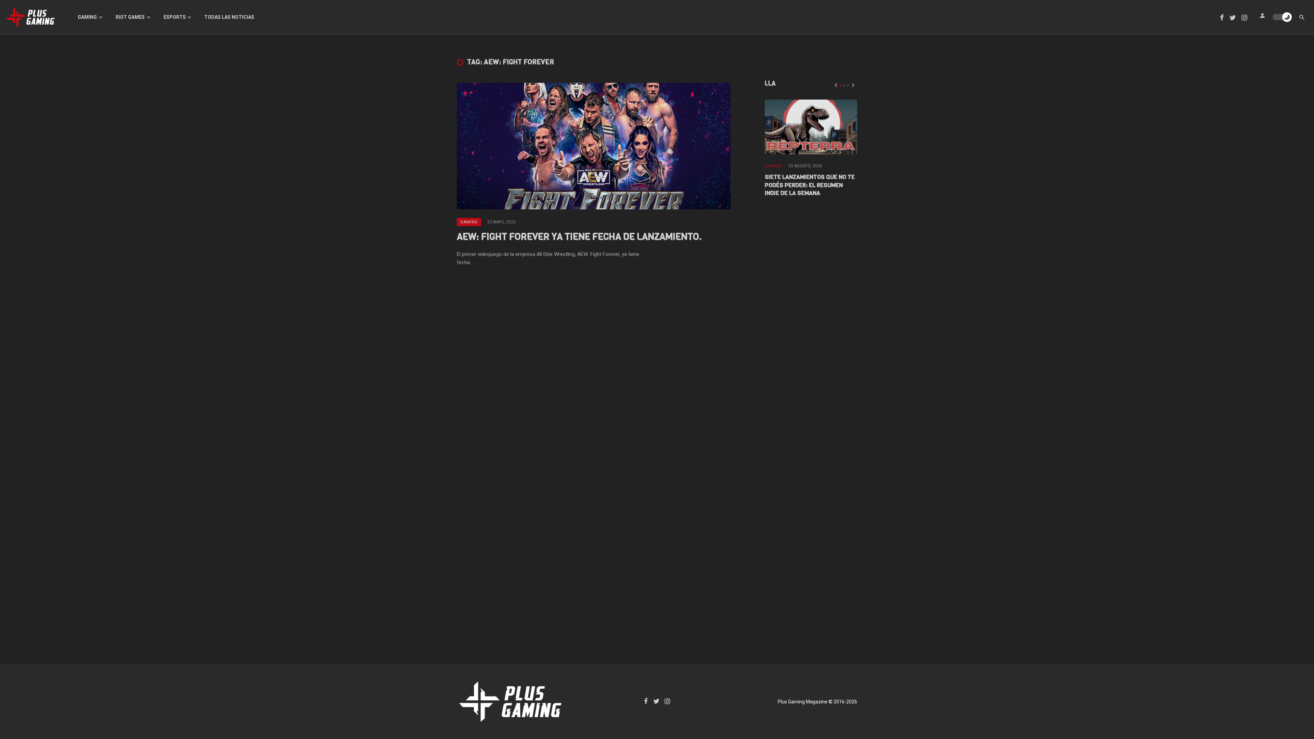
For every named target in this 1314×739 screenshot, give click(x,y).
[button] (840, 85)
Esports (175, 17)
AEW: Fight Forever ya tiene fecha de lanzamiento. (579, 236)
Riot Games (130, 17)
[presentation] (836, 85)
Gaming (87, 17)
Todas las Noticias (229, 17)
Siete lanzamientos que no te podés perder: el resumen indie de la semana (810, 185)
